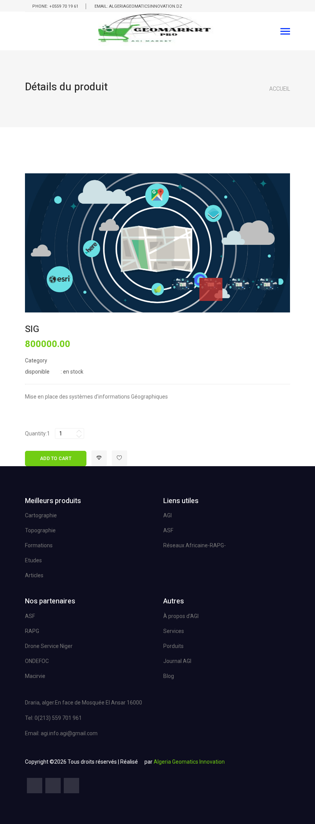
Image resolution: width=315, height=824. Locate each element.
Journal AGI (177, 661)
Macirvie (35, 676)
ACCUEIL (279, 89)
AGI (167, 515)
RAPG (32, 631)
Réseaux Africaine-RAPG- (194, 545)
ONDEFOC (37, 661)
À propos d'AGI (181, 616)
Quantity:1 (37, 433)
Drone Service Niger (49, 646)
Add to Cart (55, 458)
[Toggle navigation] (285, 32)
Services (173, 631)
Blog (168, 676)
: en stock (54, 372)
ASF (168, 530)
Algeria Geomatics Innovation (189, 762)
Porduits (173, 646)
